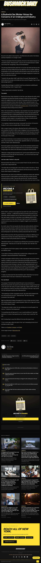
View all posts (9, 348)
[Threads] (22, 557)
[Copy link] (39, 24)
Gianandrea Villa (16, 330)
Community (3, 11)
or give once (20, 421)
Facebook (9, 327)
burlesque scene (24, 105)
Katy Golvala (10, 347)
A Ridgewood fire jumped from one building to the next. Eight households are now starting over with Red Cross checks (10, 454)
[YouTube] (27, 557)
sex (8, 335)
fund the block (36, 557)
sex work (13, 335)
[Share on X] (34, 24)
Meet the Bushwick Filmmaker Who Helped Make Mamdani (22, 554)
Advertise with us (10, 541)
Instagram (14, 327)
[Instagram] (14, 557)
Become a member (9, 203)
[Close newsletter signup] (40, 561)
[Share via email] (36, 24)
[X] (19, 557)
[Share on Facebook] (32, 24)
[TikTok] (16, 557)
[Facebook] (24, 557)
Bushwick (4, 335)
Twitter (20, 327)
